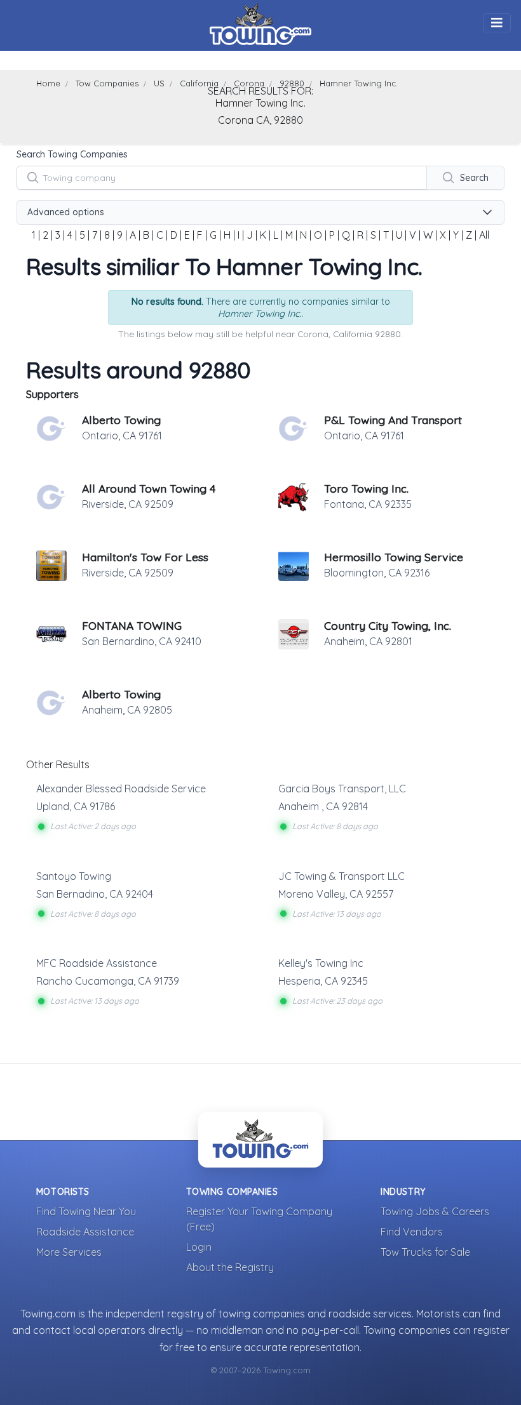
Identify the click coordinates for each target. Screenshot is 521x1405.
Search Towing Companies (72, 154)
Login (199, 1247)
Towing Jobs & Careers (435, 1211)
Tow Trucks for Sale (425, 1252)
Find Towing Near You (86, 1211)
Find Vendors (412, 1231)
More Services (69, 1252)
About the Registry (230, 1267)
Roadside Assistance (85, 1231)
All (484, 235)
